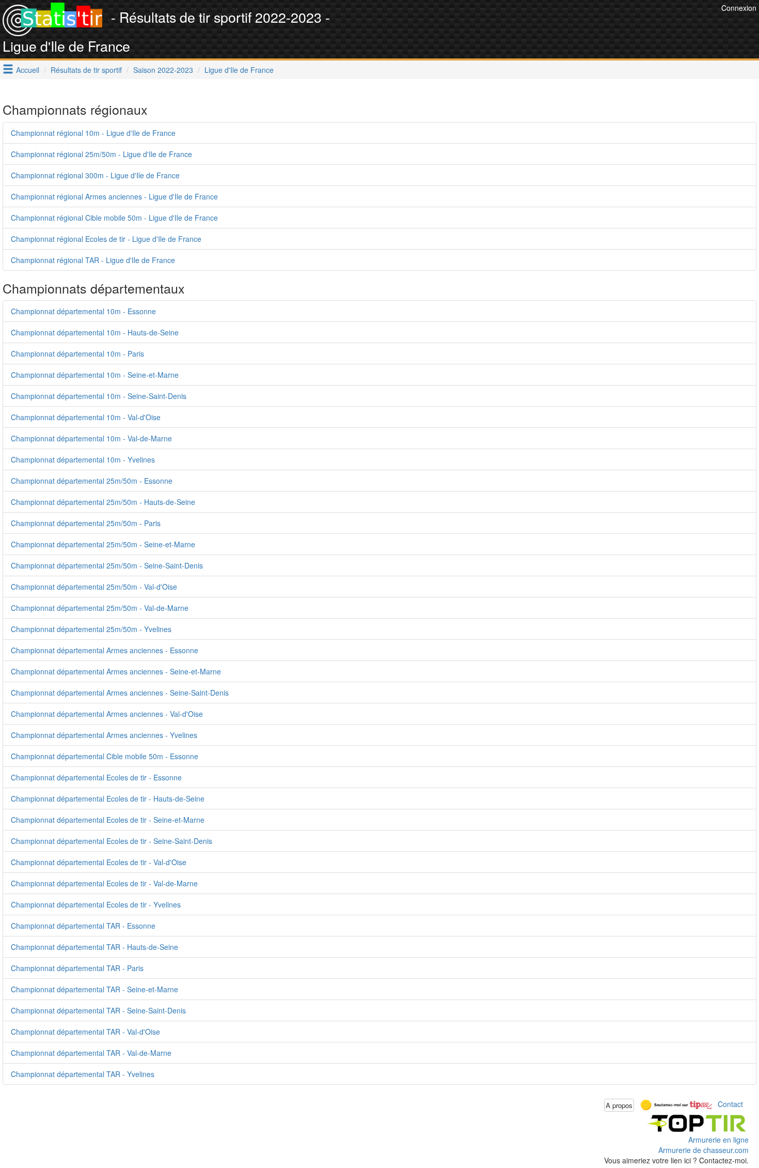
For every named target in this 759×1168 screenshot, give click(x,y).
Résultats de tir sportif (86, 70)
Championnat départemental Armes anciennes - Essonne (104, 650)
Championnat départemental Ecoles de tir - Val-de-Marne (104, 883)
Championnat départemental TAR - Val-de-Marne (91, 1053)
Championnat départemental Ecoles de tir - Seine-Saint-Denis (111, 841)
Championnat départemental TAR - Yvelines (82, 1074)
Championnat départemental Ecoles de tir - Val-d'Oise (98, 862)
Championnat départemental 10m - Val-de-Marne (91, 438)
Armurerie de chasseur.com (703, 1150)
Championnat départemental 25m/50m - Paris (86, 523)
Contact (730, 1104)
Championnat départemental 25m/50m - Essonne (91, 480)
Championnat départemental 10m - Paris (77, 353)
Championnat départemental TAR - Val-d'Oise (85, 1031)
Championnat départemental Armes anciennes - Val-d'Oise (107, 714)
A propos (619, 1105)
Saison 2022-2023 (163, 70)
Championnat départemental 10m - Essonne (83, 311)
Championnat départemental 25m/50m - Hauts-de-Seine (103, 502)
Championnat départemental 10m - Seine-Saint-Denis (98, 396)
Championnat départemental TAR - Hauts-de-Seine (94, 947)
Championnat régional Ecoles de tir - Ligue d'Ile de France (106, 239)
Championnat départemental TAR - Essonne (83, 925)
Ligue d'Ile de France (239, 70)
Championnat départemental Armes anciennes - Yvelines (104, 735)
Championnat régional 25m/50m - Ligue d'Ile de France (101, 154)
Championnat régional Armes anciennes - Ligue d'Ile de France (114, 196)
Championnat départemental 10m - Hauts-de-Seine (95, 332)
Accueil (27, 70)
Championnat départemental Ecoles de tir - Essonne (96, 777)
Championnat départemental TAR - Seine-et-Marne (94, 989)
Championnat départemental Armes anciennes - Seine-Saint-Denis (120, 692)
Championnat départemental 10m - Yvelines (83, 459)
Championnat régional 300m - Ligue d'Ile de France (95, 175)
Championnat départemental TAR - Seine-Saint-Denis (98, 1010)
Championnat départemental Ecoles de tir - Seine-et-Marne (107, 819)
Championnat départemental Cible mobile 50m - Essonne (104, 756)
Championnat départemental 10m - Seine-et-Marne (95, 375)
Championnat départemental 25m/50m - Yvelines (91, 629)
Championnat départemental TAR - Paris (77, 968)
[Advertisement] (531, 26)
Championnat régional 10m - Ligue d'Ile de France (93, 133)
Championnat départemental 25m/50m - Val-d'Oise (94, 586)
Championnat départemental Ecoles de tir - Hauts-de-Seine (107, 798)
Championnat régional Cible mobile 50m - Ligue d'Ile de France (114, 217)
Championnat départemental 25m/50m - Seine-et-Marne (103, 544)
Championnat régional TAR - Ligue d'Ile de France (93, 260)
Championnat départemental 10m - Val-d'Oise (86, 417)
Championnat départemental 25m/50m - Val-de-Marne (99, 608)
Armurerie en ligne (718, 1139)
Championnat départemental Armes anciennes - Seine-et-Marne (116, 671)
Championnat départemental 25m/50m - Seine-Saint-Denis (107, 565)
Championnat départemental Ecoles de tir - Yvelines (96, 904)
